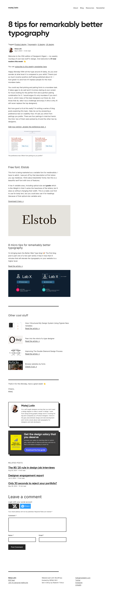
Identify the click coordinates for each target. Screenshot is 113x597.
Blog (82, 8)
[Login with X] (13, 506)
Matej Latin (13, 7)
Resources (90, 8)
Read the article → (15, 266)
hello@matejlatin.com (82, 578)
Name (11, 535)
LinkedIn (78, 585)
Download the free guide (35, 450)
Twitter (77, 580)
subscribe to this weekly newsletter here (31, 67)
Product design (20, 44)
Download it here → (16, 201)
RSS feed (11, 580)
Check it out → (31, 367)
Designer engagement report (26, 475)
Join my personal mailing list (18, 583)
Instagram (78, 583)
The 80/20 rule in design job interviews (31, 467)
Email (41, 535)
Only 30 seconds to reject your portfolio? (32, 483)
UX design (50, 44)
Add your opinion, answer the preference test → (27, 127)
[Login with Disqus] (25, 506)
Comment (12, 515)
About (75, 8)
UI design (41, 44)
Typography (32, 44)
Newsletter (100, 8)
